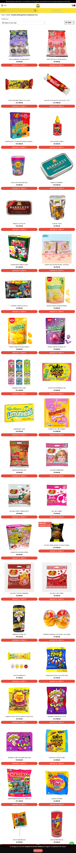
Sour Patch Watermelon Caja (57, 388)
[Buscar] (35, 10)
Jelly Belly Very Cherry (57, 593)
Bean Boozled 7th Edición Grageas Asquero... (19, 141)
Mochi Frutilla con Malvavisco (56, 59)
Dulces (8, 15)
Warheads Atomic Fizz (19, 634)
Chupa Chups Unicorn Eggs (19, 182)
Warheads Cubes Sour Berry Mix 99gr (19, 757)
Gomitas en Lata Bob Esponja (19, 552)
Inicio (3, 15)
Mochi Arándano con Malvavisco (19, 59)
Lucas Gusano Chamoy (57, 141)
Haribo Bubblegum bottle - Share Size (19, 798)
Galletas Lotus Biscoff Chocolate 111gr (56, 100)
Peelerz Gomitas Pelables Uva (57, 347)
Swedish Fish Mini (56, 798)
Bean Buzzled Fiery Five (19, 470)
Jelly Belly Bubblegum (56, 470)
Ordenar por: (5, 19)
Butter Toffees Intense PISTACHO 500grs (56, 545)
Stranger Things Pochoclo (19, 306)
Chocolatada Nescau (56, 840)
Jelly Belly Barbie (57, 511)
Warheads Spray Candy (19, 388)
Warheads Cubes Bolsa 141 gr (57, 716)
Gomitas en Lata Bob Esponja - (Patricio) (57, 264)
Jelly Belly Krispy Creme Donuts (19, 511)
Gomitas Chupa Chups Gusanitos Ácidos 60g (19, 716)
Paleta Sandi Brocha (19, 840)
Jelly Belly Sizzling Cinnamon (19, 593)
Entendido (38, 851)
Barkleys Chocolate (19, 223)
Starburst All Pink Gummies (56, 429)
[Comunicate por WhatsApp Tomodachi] (71, 844)
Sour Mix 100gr (56, 223)
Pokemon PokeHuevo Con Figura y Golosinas (56, 634)
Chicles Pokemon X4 (19, 675)
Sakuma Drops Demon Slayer (19, 264)
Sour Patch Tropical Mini (57, 757)
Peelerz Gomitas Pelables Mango (19, 347)
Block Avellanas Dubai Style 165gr (19, 100)
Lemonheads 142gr (19, 429)
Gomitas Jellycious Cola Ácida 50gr (57, 675)
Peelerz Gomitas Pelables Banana (57, 306)
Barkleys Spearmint (57, 182)
